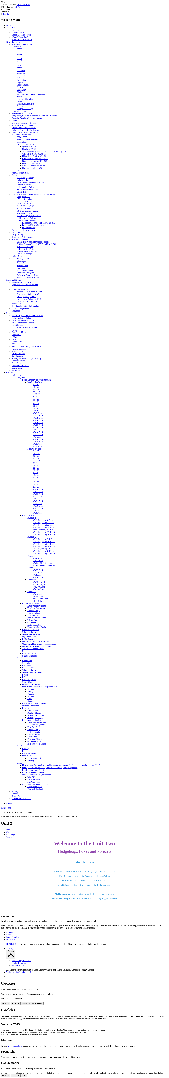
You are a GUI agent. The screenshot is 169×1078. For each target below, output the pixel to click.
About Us (10, 28)
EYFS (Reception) (24, 199)
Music (19, 97)
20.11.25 (36, 389)
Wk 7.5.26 (37, 430)
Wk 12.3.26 (38, 415)
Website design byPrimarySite (19, 972)
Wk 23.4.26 (38, 425)
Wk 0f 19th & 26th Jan (42, 563)
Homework (16, 334)
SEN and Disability (20, 239)
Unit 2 (19, 54)
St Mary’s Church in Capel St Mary (26, 358)
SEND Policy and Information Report (32, 242)
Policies (15, 175)
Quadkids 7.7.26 (29, 149)
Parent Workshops (24, 254)
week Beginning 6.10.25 (43, 530)
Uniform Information (20, 365)
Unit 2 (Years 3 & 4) (25, 204)
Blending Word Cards (36, 627)
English (20, 82)
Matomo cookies (15, 1046)
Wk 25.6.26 (38, 442)
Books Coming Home (36, 618)
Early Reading (33, 710)
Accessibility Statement (21, 960)
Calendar (15, 287)
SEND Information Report (28, 189)
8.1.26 (35, 396)
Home (8, 25)
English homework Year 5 (33, 770)
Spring (30, 691)
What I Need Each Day (32, 672)
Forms (14, 330)
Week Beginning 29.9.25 (43, 527)
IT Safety (15, 337)
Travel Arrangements (20, 308)
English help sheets (35, 789)
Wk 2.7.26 (37, 444)
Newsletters (16, 304)
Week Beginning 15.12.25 (44, 553)
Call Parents (19, 7)
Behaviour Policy (24, 180)
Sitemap (9, 948)
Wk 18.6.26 (38, 439)
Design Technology (25, 108)
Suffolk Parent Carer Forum (28, 251)
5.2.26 (35, 406)
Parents (9, 313)
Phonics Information (20, 173)
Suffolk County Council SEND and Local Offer (37, 244)
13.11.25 (36, 387)
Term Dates (16, 363)
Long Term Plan (23, 196)
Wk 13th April (39, 582)
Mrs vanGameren (34, 779)
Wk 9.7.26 (37, 446)
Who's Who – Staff (20, 37)
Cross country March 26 (32, 168)
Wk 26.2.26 (38, 411)
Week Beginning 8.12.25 (43, 551)
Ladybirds (26, 665)
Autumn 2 (31, 537)
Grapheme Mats (34, 622)
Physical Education (25, 99)
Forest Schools (23, 85)
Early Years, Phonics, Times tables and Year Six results (34, 116)
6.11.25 (36, 384)
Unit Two (21, 73)
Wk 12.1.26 (38, 560)
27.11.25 (36, 392)
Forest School (17, 325)
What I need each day (31, 634)
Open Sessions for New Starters (25, 285)
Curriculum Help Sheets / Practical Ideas (39, 644)
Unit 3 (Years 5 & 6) (25, 206)
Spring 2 (31, 568)
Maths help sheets (34, 787)
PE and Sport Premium (21, 135)
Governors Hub (23, 4)
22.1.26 (36, 401)
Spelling (30, 760)
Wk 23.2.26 (38, 570)
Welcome (15, 30)
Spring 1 (31, 556)
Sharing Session (29, 682)
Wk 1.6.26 (37, 594)
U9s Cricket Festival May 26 (34, 156)
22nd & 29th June (40, 599)
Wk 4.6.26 (37, 437)
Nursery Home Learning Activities (36, 646)
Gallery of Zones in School (28, 275)
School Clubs (17, 351)
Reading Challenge (35, 718)
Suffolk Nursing (18, 361)
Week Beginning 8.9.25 (43, 520)
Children (10, 373)
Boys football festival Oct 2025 (35, 158)
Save (24, 1076)
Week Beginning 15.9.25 (43, 522)
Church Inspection (19, 111)
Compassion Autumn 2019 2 (29, 299)
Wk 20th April (39, 584)
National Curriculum (30, 706)
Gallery (15, 794)
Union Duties (17, 256)
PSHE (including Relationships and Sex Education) (33, 194)
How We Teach (34, 615)
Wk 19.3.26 (38, 418)
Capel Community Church (23, 320)
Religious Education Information (25, 306)
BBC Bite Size (12, 944)
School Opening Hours (21, 35)
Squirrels (26, 663)
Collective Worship (20, 289)
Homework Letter (34, 758)
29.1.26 (36, 403)
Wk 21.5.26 (38, 434)
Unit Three (21, 75)
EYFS (19, 49)
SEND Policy (22, 192)
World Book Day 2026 (21, 282)
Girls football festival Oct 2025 (35, 161)
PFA (13, 344)
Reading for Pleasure (36, 715)
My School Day (29, 637)
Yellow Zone (22, 265)
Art (18, 78)
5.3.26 (35, 480)
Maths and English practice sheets (36, 784)
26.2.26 (36, 477)
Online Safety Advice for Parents (25, 130)
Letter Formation (34, 625)
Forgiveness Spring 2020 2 (28, 294)
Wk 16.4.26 (38, 422)
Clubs (19, 170)
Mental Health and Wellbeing (24, 123)
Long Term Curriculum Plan (34, 703)
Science (20, 106)
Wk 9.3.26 (37, 575)
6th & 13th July (39, 601)
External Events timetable (27, 139)
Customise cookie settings (32, 1003)
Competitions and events (27, 144)
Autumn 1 (31, 518)
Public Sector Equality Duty (23, 230)
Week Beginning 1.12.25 (43, 549)
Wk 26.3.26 (38, 420)
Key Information (13, 42)
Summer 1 (31, 580)
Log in (6, 14)
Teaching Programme (36, 608)
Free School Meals (19, 332)
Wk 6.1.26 (37, 558)
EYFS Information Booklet (23, 323)
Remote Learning (19, 349)
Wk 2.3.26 (37, 572)
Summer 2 (31, 591)
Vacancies (16, 311)
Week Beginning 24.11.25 (44, 546)
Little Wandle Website (36, 606)
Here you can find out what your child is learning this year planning (50, 767)
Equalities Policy (24, 185)
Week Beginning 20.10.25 (44, 534)
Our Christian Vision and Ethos (25, 132)
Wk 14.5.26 (38, 432)
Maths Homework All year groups (36, 775)
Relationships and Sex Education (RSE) (38, 223)
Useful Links (17, 368)
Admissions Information (22, 44)
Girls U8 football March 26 (33, 166)
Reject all (5, 1003)
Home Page (6, 808)
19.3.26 (36, 484)
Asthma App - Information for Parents (27, 315)
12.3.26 (36, 482)
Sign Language (18, 356)
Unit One (21, 70)
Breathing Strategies (25, 273)
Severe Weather (18, 354)
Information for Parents (26, 220)
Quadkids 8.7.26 (29, 147)
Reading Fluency (34, 713)
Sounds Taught (33, 610)
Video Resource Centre (21, 798)
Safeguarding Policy (25, 187)
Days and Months (34, 739)
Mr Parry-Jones (33, 782)
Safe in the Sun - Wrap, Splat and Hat (27, 346)
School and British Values (22, 237)
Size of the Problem (25, 270)
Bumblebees (27, 660)
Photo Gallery (28, 515)
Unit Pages (16, 375)
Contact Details (18, 32)
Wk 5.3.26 (37, 413)
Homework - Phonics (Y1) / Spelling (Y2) (39, 687)
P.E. (23, 677)
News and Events (13, 280)
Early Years (21, 377)
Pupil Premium (18, 232)
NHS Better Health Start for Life (35, 641)
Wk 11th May (38, 589)
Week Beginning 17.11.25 (44, 544)
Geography (21, 89)
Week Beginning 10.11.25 (44, 541)
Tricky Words (33, 620)
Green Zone (22, 263)
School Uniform (29, 632)
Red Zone (21, 268)
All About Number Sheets (33, 649)
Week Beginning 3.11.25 (43, 539)
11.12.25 (36, 394)
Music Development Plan (22, 125)
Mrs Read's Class (34, 382)
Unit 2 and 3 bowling (31, 163)
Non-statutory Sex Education (29, 216)
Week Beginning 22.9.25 (43, 525)
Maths (19, 92)
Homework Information (32, 684)
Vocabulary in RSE (25, 213)
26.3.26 (36, 487)
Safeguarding (17, 235)
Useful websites (28, 227)
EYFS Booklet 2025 (30, 629)
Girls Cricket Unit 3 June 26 (34, 154)
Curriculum (16, 47)
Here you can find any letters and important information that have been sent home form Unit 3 (61, 765)
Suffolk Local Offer (25, 246)
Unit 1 (19, 51)
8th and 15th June (40, 596)
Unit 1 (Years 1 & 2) (25, 201)
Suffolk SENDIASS (25, 249)
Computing (21, 80)
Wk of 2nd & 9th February (44, 565)
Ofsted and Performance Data (24, 127)
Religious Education (25, 104)
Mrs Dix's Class (34, 449)
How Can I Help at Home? (28, 277)
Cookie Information (20, 963)
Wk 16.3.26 (38, 577)
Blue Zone (21, 261)
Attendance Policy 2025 (22, 113)
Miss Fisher (32, 777)
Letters (14, 339)
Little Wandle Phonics (31, 603)
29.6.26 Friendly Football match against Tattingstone (44, 151)
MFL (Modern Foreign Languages (31, 94)
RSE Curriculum (24, 208)
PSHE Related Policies (26, 218)
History (20, 87)
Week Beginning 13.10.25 (44, 532)
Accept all (16, 1003)
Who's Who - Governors (22, 39)
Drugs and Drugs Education (34, 225)
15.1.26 (36, 399)
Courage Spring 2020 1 (26, 296)
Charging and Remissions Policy (30, 182)
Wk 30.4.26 (38, 427)
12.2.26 (36, 408)
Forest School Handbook (27, 327)
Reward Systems (29, 679)
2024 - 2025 (22, 137)
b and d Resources (29, 656)
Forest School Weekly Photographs (36, 380)
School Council (18, 796)
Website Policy (18, 965)
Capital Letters (33, 613)
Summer (30, 694)
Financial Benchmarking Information (27, 118)
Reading (25, 708)
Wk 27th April (39, 587)
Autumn (30, 689)
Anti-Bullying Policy (25, 177)
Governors (16, 120)
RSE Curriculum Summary (28, 211)
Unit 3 (19, 56)
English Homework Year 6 (33, 772)
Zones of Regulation (20, 258)
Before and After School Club (24, 318)
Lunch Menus (17, 342)
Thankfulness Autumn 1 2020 (29, 292)
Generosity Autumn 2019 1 (28, 301)
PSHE (19, 101)
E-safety (15, 791)
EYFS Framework (30, 639)
